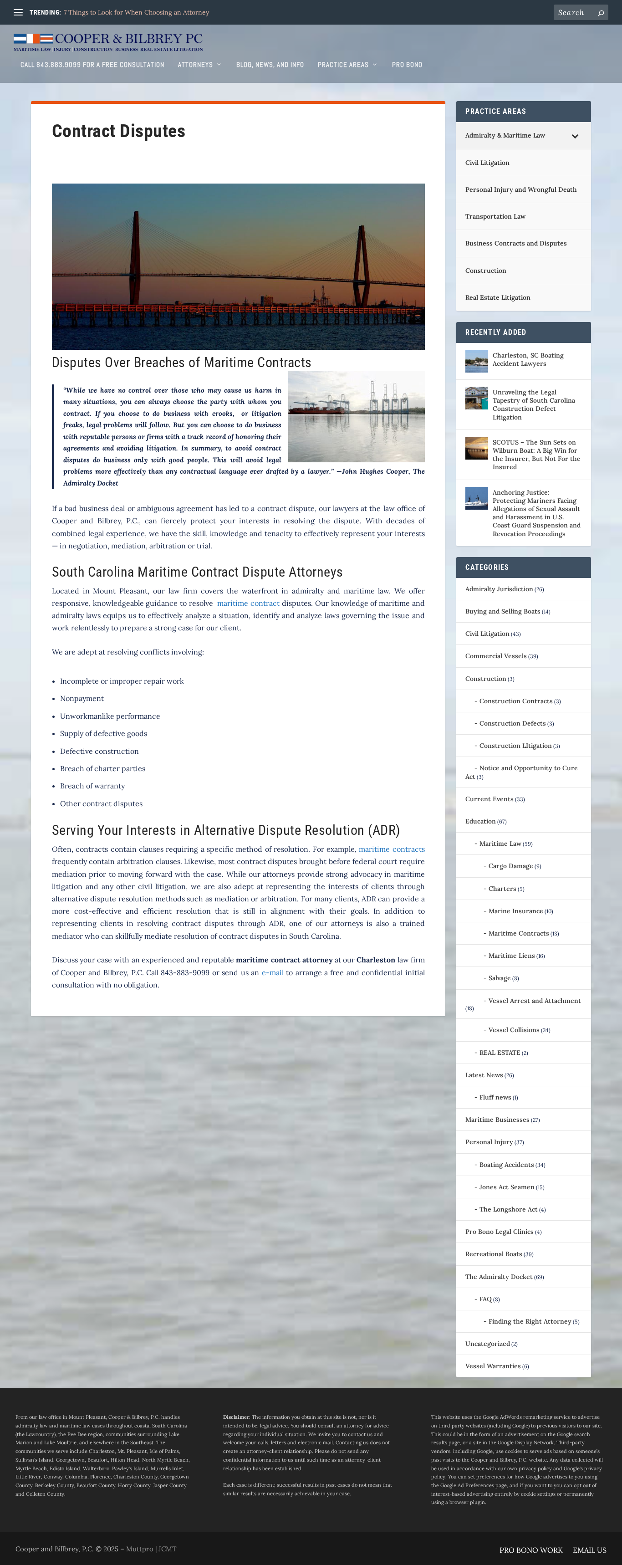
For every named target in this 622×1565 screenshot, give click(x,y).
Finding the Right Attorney (530, 1321)
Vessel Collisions (514, 1030)
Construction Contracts (516, 701)
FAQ (485, 1299)
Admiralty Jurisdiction (499, 589)
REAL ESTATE (499, 1052)
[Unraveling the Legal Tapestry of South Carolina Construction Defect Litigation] (476, 398)
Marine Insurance (516, 911)
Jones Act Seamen (507, 1187)
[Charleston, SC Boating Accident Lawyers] (476, 361)
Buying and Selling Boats (502, 611)
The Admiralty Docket (499, 1277)
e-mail (273, 972)
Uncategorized (487, 1344)
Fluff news (495, 1097)
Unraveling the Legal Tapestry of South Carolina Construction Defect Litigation (534, 404)
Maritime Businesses (497, 1119)
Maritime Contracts (519, 933)
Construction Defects (512, 723)
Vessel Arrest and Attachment (535, 1001)
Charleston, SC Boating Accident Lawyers (528, 359)
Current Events (489, 799)
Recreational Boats (493, 1254)
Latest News (484, 1075)
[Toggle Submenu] (575, 135)
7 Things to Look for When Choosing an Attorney (136, 12)
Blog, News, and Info (270, 65)
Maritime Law (500, 843)
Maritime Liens (512, 955)
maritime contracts (391, 849)
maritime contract (248, 603)
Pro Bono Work (531, 1551)
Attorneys (195, 65)
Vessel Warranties (493, 1366)
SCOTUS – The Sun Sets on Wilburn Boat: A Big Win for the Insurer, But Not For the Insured (537, 454)
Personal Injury (489, 1142)
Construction (485, 679)
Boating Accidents (506, 1165)
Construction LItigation (515, 746)
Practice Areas (343, 65)
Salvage (500, 978)
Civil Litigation (487, 633)
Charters (502, 889)
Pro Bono (407, 65)
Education (480, 821)
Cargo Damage (511, 866)
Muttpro (139, 1549)
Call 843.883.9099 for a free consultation (92, 65)
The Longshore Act (508, 1209)
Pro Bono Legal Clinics (499, 1231)
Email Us (590, 1551)
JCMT (167, 1549)
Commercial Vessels (496, 656)
